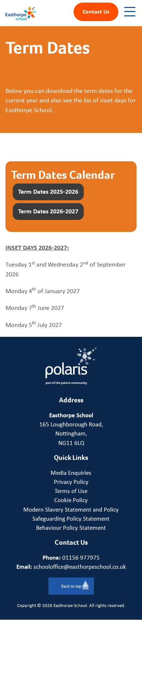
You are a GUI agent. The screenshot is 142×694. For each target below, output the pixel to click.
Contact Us (96, 11)
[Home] (20, 13)
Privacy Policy (71, 482)
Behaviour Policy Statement (71, 528)
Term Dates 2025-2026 (48, 191)
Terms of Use (71, 491)
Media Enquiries (71, 473)
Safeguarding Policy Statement (71, 518)
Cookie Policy (71, 500)
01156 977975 (81, 557)
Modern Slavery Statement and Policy (71, 509)
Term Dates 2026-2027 (48, 211)
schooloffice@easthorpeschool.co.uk (79, 567)
